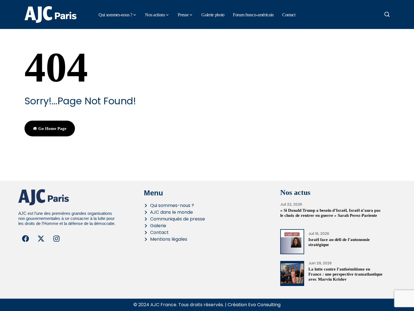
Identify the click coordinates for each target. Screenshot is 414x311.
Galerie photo (212, 14)
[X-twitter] (41, 239)
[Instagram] (56, 239)
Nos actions (155, 14)
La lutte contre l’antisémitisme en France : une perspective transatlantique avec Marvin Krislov (345, 274)
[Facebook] (25, 239)
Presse (183, 14)
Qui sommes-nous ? (115, 14)
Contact (288, 14)
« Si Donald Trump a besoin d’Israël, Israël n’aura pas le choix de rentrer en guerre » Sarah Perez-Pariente (330, 213)
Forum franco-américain (253, 14)
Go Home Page (51, 128)
